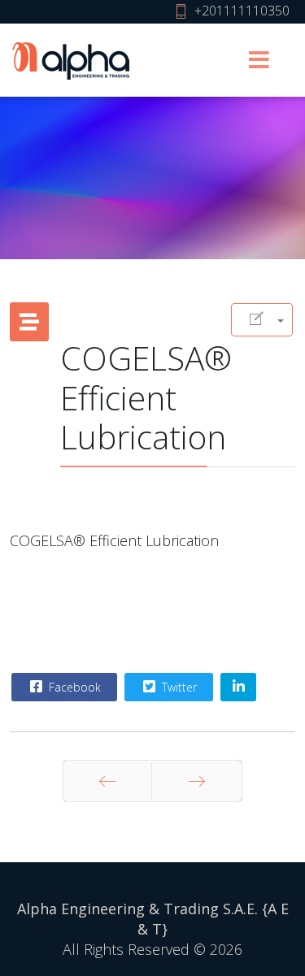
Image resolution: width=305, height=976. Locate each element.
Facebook (73, 687)
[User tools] (262, 319)
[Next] (197, 781)
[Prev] (107, 781)
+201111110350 (242, 11)
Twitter (178, 687)
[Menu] (258, 60)
